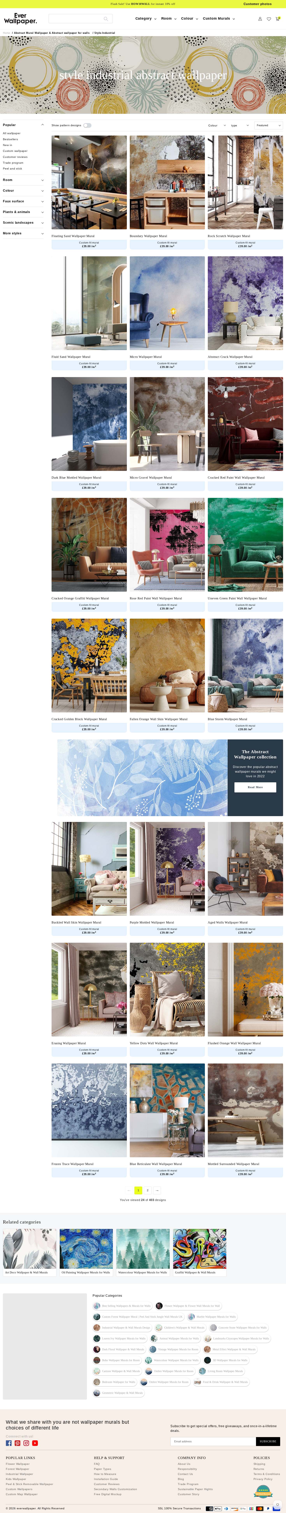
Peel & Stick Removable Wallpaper (29, 1484)
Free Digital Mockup (108, 1494)
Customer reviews (15, 156)
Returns (259, 1468)
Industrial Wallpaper (19, 1474)
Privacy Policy (263, 1479)
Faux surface (13, 201)
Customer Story (188, 1494)
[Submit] (106, 18)
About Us (184, 1463)
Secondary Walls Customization (115, 1489)
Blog (181, 1479)
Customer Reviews (107, 1484)
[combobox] (80, 18)
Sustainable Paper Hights (195, 1489)
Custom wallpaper (15, 150)
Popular (9, 125)
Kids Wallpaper (16, 1479)
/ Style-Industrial (104, 32)
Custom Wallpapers (19, 1489)
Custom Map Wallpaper (22, 1494)
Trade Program (188, 1484)
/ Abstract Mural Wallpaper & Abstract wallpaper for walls (51, 32)
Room (7, 179)
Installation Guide (106, 1479)
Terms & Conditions (267, 1474)
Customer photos (258, 4)
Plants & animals (16, 211)
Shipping (259, 1463)
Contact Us (185, 1474)
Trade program (13, 162)
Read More (255, 787)
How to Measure (105, 1474)
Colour (8, 190)
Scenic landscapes (18, 222)
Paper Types (102, 1468)
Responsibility (187, 1468)
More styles (12, 233)
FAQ (97, 1463)
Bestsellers (10, 139)
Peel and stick (12, 168)
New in (7, 144)
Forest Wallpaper (17, 1468)
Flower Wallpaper (18, 1463)
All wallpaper (11, 133)
